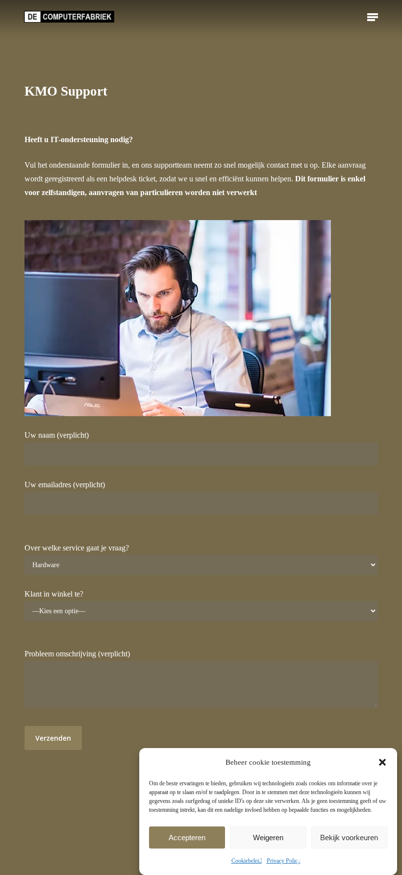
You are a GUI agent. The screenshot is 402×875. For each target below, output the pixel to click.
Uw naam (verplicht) (57, 435)
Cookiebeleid (246, 860)
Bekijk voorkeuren (349, 837)
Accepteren (187, 837)
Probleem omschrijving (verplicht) (77, 654)
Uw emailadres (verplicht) (65, 484)
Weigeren (268, 837)
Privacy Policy (284, 860)
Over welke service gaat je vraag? (77, 548)
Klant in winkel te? (54, 594)
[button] (382, 762)
